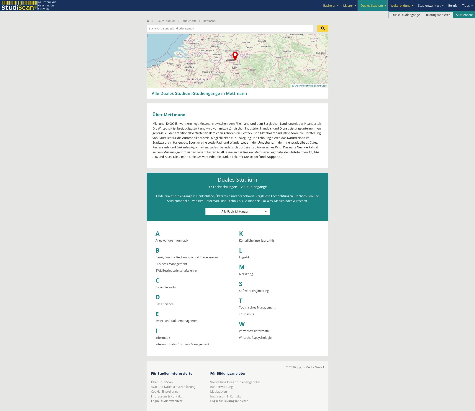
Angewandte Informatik (171, 240)
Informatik (162, 338)
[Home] (148, 21)
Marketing (246, 274)
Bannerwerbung (221, 387)
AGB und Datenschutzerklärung (173, 387)
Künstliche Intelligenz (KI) (256, 240)
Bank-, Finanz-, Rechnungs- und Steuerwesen (186, 257)
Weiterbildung (400, 6)
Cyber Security (165, 287)
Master (348, 6)
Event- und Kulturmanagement (177, 321)
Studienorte (189, 21)
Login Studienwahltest (166, 401)
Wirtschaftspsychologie (255, 338)
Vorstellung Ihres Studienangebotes (235, 382)
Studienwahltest (429, 6)
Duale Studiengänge (406, 15)
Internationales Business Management (182, 344)
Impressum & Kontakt (166, 396)
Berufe (453, 6)
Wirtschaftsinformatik (254, 331)
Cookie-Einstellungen (165, 392)
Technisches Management (257, 307)
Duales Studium (372, 6)
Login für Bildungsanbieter (229, 401)
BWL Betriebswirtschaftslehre (176, 271)
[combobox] (229, 28)
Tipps (466, 6)
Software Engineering (254, 291)
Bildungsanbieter (438, 15)
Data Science (164, 304)
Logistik (244, 257)
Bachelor (329, 6)
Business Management (171, 264)
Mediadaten (218, 392)
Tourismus (246, 314)
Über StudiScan (162, 382)
